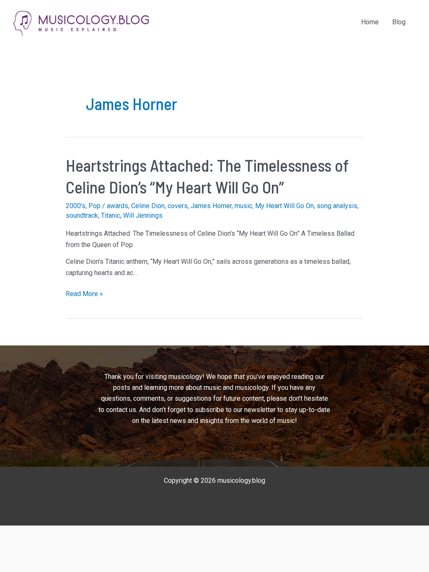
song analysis (337, 206)
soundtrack (82, 215)
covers (178, 206)
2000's (75, 206)
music (243, 206)
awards (117, 206)
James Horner (211, 206)
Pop (94, 206)
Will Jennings (143, 215)
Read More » (84, 294)
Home (370, 22)
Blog (399, 22)
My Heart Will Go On (284, 206)
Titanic (110, 215)
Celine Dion (148, 206)
